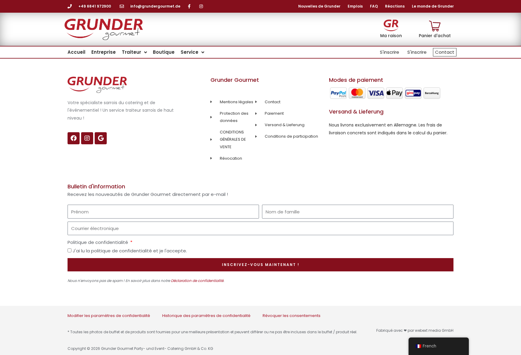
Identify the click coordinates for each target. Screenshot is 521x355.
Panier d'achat (435, 36)
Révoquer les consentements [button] (291, 315)
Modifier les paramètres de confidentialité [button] (109, 315)
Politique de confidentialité (98, 242)
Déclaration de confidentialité (197, 280)
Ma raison (391, 36)
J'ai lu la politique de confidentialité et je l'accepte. (130, 251)
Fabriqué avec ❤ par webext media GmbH (414, 330)
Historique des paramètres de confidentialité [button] (206, 315)
